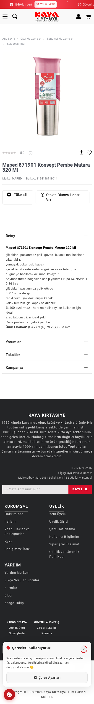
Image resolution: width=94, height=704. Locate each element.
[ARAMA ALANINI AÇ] (15, 16)
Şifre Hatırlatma (62, 529)
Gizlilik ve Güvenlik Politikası (64, 554)
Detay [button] (10, 236)
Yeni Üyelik (58, 514)
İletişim (10, 521)
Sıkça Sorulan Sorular (22, 580)
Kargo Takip (14, 603)
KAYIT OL (80, 489)
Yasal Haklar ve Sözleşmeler (17, 531)
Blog (8, 595)
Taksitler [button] (13, 355)
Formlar (11, 588)
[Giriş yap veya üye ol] (78, 16)
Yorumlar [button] (13, 342)
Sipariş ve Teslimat (64, 544)
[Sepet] (88, 16)
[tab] (47, 236)
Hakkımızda (14, 514)
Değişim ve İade (17, 549)
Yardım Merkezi (17, 572)
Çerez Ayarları (49, 677)
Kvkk (8, 541)
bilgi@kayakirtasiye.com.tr (75, 473)
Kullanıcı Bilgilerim (64, 536)
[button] (9, 694)
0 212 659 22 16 (81, 468)
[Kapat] (84, 649)
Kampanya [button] (14, 367)
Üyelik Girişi (58, 521)
